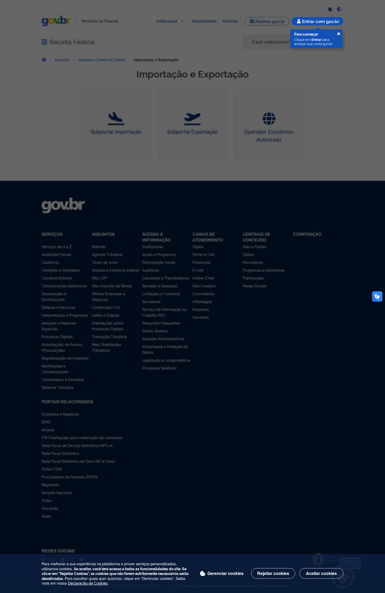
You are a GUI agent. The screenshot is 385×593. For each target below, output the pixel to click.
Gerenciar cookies (225, 573)
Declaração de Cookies (88, 582)
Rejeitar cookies (273, 573)
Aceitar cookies (321, 573)
